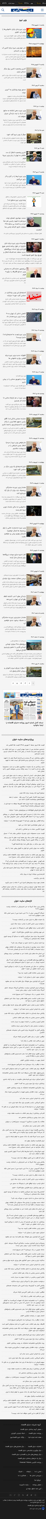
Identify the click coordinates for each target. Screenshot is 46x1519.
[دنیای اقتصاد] (22, 10)
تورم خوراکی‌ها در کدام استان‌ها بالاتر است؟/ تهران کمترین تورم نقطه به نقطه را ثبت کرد (24, 1152)
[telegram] (27, 1495)
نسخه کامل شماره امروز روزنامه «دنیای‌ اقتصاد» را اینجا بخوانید (24, 724)
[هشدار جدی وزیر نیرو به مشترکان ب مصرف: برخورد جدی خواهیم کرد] (34, 621)
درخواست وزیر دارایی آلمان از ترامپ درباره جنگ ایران (27, 924)
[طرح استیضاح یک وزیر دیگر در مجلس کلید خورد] (34, 470)
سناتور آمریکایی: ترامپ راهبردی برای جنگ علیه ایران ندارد (26, 1103)
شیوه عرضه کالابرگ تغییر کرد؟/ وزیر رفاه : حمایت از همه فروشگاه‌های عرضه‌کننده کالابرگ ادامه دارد (26, 798)
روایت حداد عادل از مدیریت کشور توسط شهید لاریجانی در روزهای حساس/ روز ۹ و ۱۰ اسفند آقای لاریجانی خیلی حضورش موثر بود (23, 815)
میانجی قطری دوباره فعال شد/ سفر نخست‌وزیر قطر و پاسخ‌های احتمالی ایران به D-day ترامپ (24, 1055)
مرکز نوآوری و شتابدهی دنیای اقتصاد (29, 1450)
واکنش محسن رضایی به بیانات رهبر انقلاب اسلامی (28, 1017)
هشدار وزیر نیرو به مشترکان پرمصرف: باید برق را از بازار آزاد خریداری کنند (15, 490)
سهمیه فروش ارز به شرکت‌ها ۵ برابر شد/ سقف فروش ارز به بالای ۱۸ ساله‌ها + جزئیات (23, 1108)
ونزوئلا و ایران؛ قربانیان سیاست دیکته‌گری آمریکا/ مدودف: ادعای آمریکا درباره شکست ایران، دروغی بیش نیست (24, 989)
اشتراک (20, 1472)
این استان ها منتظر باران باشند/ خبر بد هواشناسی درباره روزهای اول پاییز (24, 954)
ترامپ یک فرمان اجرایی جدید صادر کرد (32, 1098)
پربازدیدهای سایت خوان (23, 739)
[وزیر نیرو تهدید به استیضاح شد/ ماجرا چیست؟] (34, 337)
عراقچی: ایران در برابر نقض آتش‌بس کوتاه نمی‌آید (28, 1037)
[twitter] (31, 1495)
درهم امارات (5, 3)
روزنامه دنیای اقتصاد (35, 1433)
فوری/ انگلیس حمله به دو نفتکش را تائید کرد (30, 829)
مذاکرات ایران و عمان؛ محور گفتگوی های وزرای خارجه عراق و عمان (23, 1005)
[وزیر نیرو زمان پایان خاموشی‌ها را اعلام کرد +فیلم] (34, 33)
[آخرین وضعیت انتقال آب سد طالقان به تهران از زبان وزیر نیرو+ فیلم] (34, 156)
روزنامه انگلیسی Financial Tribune (30, 1462)
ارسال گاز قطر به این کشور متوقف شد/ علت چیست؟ (27, 1158)
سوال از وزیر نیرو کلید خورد (16, 134)
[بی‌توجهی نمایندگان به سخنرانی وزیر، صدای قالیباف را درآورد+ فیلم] (34, 272)
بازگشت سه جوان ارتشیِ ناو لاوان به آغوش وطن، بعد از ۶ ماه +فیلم (24, 849)
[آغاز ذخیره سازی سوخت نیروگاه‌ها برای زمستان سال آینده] (34, 558)
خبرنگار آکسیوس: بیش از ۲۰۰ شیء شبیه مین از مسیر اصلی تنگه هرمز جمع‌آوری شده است (24, 914)
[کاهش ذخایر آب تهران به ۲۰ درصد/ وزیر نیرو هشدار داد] (34, 317)
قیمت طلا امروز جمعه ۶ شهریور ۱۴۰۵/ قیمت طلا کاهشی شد (25, 745)
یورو (26, 3)
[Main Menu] (42, 10)
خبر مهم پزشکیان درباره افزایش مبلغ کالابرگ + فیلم (28, 932)
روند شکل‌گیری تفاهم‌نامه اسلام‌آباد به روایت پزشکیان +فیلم (25, 1088)
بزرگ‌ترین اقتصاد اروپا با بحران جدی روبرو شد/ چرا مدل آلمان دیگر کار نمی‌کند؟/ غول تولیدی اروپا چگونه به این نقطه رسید (23, 1131)
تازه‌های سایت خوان (23, 901)
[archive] (10, 1495)
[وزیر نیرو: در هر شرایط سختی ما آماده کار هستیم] (34, 401)
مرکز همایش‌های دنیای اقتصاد (14, 1446)
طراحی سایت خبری (36, 1509)
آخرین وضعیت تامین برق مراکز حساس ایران (15, 70)
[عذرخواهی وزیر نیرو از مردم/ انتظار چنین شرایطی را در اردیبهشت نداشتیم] (34, 446)
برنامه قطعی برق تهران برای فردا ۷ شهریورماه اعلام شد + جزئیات (24, 821)
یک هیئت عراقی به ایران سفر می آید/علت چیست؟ (28, 920)
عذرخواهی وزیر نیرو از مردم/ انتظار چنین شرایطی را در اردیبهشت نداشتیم (16, 445)
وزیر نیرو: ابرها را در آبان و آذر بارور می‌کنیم (15, 178)
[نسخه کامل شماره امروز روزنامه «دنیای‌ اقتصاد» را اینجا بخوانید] (23, 705)
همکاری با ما (22, 1475)
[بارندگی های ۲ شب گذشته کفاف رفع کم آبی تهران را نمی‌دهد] (34, 600)
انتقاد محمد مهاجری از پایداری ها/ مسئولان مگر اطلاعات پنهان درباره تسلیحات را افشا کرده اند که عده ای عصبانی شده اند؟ (24, 948)
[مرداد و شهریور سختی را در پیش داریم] (34, 380)
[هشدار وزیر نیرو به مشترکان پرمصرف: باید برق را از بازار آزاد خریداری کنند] (34, 491)
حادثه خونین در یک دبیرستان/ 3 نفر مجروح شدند (28, 1250)
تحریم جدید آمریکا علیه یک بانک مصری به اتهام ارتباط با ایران (25, 1136)
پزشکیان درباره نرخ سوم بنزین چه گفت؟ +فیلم (29, 1083)
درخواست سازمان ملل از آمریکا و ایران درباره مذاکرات (27, 1026)
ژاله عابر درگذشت (39, 878)
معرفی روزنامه (36, 1485)
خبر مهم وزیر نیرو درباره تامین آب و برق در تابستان (14, 49)
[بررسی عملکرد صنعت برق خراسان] (34, 580)
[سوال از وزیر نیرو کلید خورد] (34, 138)
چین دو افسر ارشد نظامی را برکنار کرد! (32, 1041)
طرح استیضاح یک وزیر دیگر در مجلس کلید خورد (15, 468)
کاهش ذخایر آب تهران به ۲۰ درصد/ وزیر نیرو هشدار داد (16, 315)
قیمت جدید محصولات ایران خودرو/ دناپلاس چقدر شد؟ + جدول (24, 833)
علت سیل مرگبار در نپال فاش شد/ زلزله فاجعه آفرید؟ (28, 844)
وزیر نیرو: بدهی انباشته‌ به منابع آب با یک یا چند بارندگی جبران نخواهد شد (15, 113)
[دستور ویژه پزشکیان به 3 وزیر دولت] (34, 93)
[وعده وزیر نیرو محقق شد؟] (34, 202)
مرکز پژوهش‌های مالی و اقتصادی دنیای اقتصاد (26, 1454)
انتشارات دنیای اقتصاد (34, 1446)
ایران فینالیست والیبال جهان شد (34, 1141)
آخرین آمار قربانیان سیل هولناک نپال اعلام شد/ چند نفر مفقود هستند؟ (24, 982)
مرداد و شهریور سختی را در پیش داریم (14, 381)
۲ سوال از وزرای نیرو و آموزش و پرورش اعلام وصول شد (15, 669)
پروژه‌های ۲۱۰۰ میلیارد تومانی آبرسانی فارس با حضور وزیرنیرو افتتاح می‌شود (15, 647)
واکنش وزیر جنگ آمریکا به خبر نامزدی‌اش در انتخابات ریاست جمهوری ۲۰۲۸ (25, 908)
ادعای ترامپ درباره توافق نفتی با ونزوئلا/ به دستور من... (26, 928)
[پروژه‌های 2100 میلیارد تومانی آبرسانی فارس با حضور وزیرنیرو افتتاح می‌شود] (34, 645)
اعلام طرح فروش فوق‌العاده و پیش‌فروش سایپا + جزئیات (26, 810)
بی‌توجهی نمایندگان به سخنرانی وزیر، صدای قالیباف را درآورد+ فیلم (15, 271)
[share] (19, 1495)
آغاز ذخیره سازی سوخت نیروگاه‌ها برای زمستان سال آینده (14, 556)
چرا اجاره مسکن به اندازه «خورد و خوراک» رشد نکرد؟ (27, 943)
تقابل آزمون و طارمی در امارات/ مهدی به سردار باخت (27, 1022)
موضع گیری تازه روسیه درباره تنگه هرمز (32, 793)
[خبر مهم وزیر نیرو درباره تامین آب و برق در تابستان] (34, 52)
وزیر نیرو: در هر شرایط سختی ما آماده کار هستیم (14, 399)
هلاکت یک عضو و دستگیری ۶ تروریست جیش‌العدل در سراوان (24, 1122)
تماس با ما (38, 1472)
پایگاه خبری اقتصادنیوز (17, 1437)
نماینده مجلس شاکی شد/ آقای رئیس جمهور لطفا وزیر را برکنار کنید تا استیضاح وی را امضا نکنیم (14, 421)
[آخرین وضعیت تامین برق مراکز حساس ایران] (34, 72)
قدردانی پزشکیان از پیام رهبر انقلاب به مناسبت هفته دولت (25, 1113)
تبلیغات (28, 1472)
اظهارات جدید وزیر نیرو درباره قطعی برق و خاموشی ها (15, 357)
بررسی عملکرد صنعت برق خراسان (14, 578)
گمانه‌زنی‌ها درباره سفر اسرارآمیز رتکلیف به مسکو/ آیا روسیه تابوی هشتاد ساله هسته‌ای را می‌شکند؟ (24, 937)
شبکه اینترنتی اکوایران (18, 1433)
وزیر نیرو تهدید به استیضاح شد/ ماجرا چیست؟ (14, 336)
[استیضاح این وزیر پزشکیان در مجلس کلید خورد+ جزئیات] (34, 296)
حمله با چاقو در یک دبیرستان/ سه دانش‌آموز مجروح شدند (26, 1064)
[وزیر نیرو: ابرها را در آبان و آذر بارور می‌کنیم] (34, 180)
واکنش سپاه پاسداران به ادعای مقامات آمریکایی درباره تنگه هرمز (24, 1013)
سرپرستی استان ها (35, 1475)
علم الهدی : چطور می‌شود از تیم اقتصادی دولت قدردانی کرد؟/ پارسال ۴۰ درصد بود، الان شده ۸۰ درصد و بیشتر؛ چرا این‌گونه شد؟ (23, 862)
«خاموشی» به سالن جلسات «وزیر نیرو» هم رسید (14, 508)
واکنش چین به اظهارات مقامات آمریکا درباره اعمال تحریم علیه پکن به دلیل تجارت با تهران (23, 869)
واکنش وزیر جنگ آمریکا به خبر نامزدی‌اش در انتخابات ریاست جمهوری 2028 (25, 1163)
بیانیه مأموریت (24, 1485)
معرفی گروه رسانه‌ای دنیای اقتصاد (30, 1429)
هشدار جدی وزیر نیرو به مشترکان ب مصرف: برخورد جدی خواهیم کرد (14, 620)
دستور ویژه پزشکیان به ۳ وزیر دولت (15, 91)
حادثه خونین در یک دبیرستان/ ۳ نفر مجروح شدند (28, 994)
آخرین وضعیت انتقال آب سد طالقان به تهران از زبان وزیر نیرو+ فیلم (14, 155)
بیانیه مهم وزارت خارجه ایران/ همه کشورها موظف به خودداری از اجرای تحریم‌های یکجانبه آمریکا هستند (24, 805)
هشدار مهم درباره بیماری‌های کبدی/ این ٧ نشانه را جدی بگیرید (24, 882)
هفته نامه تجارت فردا (34, 1437)
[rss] (23, 1495)
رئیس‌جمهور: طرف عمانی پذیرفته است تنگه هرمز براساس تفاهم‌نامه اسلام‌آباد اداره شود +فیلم (23, 1074)
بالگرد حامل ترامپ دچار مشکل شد (33, 1126)
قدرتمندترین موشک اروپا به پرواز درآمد (32, 874)
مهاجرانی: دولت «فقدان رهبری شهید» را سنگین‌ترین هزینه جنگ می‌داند (24, 1093)
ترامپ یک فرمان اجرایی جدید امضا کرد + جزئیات (29, 1009)
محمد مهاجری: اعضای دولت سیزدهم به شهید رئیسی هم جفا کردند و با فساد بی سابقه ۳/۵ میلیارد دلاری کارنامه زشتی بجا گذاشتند (22, 224)
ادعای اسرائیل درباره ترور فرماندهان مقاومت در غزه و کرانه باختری (23, 1079)
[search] (3, 10)
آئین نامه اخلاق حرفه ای (33, 1489)
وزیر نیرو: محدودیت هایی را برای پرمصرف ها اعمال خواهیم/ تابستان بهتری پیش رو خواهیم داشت (14, 532)
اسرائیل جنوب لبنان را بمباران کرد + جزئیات (31, 977)
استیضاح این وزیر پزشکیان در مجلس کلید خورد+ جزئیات (15, 294)
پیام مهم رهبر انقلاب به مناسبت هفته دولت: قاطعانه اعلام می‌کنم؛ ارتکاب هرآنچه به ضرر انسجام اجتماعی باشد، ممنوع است (23, 856)
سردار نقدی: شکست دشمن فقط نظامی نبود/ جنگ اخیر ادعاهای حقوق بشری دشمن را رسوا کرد (24, 999)
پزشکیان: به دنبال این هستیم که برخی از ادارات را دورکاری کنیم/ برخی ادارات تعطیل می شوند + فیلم (24, 967)
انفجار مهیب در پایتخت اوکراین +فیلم (32, 1060)
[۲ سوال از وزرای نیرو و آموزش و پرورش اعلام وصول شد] (34, 672)
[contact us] (15, 1495)
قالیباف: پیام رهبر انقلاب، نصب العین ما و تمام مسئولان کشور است (23, 1069)
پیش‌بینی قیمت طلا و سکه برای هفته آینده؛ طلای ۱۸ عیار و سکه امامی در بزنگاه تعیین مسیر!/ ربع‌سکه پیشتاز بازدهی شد (24, 839)
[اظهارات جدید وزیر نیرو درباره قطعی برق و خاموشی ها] (34, 359)
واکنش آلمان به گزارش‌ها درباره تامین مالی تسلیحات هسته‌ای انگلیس (25, 1031)
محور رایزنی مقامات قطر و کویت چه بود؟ (31, 973)
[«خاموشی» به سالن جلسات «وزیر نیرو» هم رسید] (34, 511)
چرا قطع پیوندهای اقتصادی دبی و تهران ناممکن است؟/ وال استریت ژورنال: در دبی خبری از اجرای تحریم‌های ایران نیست (25, 961)
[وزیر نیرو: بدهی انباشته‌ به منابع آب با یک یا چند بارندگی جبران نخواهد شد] (34, 114)
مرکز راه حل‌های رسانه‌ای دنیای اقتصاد (29, 1458)
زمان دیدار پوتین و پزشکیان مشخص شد (31, 1117)
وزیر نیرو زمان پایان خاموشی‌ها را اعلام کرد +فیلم (14, 31)
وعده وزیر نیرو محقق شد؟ (16, 200)
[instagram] (35, 1495)
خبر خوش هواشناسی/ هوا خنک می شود (31, 825)
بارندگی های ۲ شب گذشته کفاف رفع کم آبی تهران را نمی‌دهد (15, 598)
